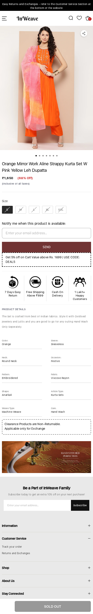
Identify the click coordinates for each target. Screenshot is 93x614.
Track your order (12, 546)
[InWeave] (27, 18)
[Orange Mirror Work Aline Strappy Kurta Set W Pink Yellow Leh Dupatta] (46, 88)
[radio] (7, 210)
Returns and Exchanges (16, 553)
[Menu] (4, 18)
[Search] (68, 18)
